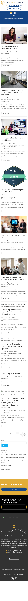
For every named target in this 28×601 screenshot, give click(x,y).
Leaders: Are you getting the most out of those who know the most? (13, 92)
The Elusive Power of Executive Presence (10, 47)
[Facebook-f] (14, 13)
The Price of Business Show (13, 284)
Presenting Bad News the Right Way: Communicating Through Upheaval (12, 311)
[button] (11, 13)
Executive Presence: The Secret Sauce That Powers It (12, 278)
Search (2, 440)
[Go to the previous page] (3, 433)
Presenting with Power (10, 373)
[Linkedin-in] (18, 13)
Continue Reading (7, 65)
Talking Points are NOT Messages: (8, 452)
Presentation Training (11, 146)
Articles (19, 52)
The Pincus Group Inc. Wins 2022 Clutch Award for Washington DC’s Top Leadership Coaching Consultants (12, 402)
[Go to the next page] (24, 435)
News (17, 99)
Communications (11, 99)
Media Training (10, 242)
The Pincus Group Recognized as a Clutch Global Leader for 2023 (13, 191)
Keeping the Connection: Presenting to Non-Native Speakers (11, 346)
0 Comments (6, 53)
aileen (4, 52)
